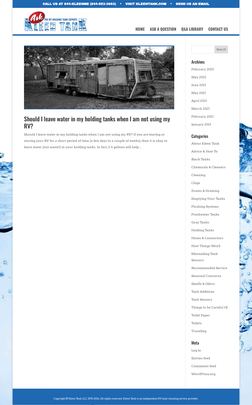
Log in (196, 350)
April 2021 (199, 101)
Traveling (198, 331)
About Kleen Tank (205, 143)
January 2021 (201, 124)
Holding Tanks (202, 230)
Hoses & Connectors (207, 238)
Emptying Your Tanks (208, 199)
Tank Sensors (201, 299)
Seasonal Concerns (206, 276)
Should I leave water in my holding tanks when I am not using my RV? (97, 122)
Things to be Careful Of (209, 307)
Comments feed (203, 366)
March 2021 (200, 109)
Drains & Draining (205, 191)
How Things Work (205, 246)
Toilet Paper (200, 315)
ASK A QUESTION (163, 30)
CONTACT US (218, 30)
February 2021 (202, 116)
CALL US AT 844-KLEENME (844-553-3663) (79, 4)
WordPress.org (203, 374)
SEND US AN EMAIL (192, 4)
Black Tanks (200, 159)
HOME (140, 30)
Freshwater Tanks (205, 214)
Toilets (196, 323)
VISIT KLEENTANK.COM (145, 4)
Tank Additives (202, 292)
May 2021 (198, 93)
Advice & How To (204, 151)
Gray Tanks (200, 222)
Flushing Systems (205, 206)
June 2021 (198, 85)
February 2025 (202, 69)
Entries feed (200, 358)
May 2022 (198, 77)
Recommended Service (209, 268)
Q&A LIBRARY (192, 30)
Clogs (195, 183)
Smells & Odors (203, 284)
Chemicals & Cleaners (208, 167)
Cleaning (198, 175)
